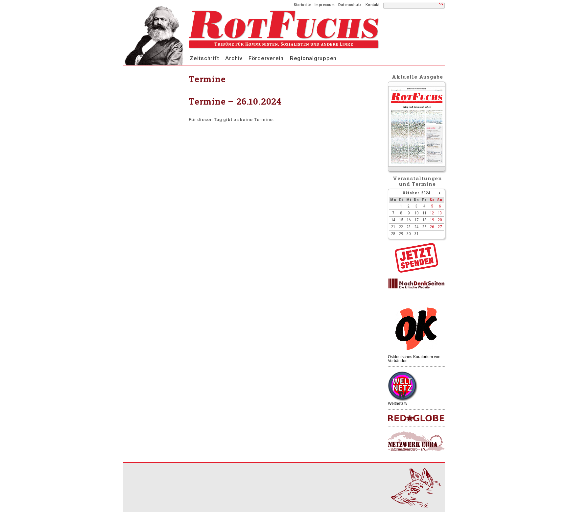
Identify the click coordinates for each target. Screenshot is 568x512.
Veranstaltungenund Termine (417, 181)
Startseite (302, 5)
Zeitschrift (204, 58)
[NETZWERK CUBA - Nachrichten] (416, 441)
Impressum (325, 5)
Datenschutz (350, 5)
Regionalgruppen (313, 58)
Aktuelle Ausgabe (417, 76)
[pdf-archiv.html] (416, 165)
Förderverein (266, 58)
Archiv (233, 58)
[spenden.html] (416, 271)
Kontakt (373, 5)
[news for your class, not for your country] (416, 418)
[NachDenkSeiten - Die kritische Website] (416, 284)
